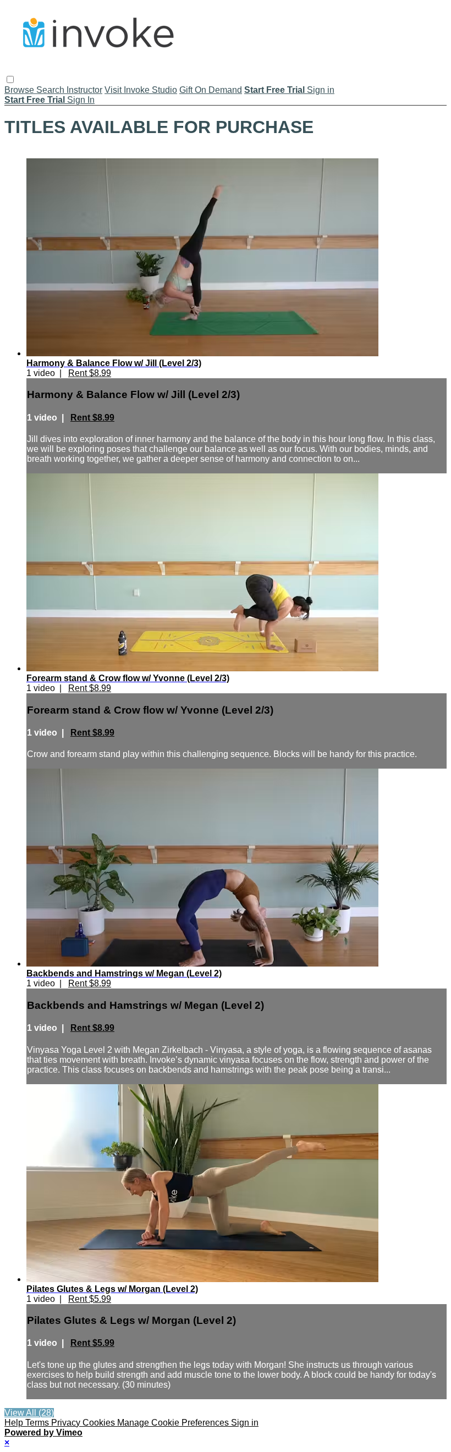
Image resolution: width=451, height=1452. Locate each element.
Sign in (320, 90)
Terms (38, 1422)
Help (14, 1422)
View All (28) (29, 1412)
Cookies (99, 1422)
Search (51, 90)
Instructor (84, 90)
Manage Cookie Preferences (174, 1422)
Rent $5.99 (89, 1299)
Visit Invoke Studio (141, 90)
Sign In (81, 99)
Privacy (66, 1422)
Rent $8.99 (89, 373)
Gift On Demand (210, 90)
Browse (20, 90)
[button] (10, 79)
